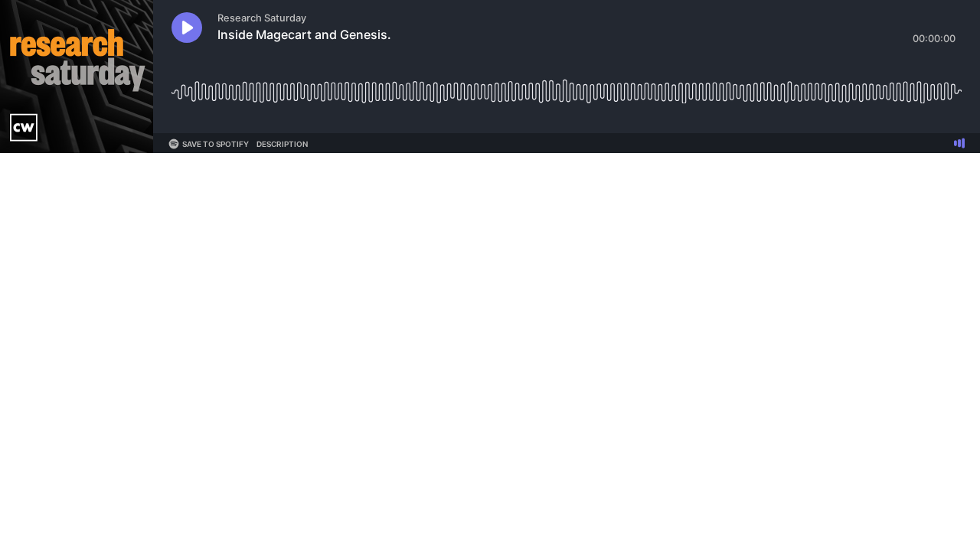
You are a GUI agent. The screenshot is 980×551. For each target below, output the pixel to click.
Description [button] (282, 143)
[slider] (567, 86)
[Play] (187, 27)
